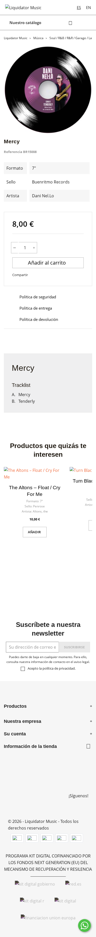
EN (88, 7)
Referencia (13, 151)
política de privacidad (58, 668)
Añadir (34, 532)
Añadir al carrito (47, 262)
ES (79, 7)
